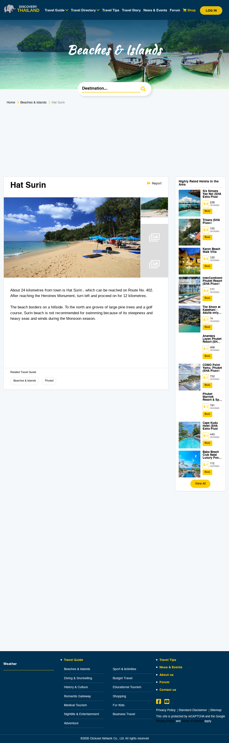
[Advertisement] (114, 143)
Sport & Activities (124, 669)
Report (156, 183)
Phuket (49, 381)
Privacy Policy (166, 710)
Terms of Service (192, 721)
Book (207, 211)
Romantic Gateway (77, 696)
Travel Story (131, 10)
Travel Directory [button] (84, 10)
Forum (175, 10)
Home (11, 102)
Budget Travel (122, 678)
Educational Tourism (127, 687)
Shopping (119, 696)
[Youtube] (166, 702)
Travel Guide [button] (55, 10)
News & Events (155, 10)
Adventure (71, 723)
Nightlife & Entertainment (81, 714)
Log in (211, 10)
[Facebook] (158, 702)
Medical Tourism (75, 705)
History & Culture (76, 687)
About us (166, 675)
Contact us (167, 689)
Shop (191, 10)
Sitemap (216, 710)
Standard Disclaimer (192, 710)
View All (200, 483)
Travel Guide (73, 660)
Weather (10, 664)
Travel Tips (110, 10)
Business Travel (124, 714)
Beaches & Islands (33, 102)
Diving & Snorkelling (78, 678)
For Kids (119, 705)
